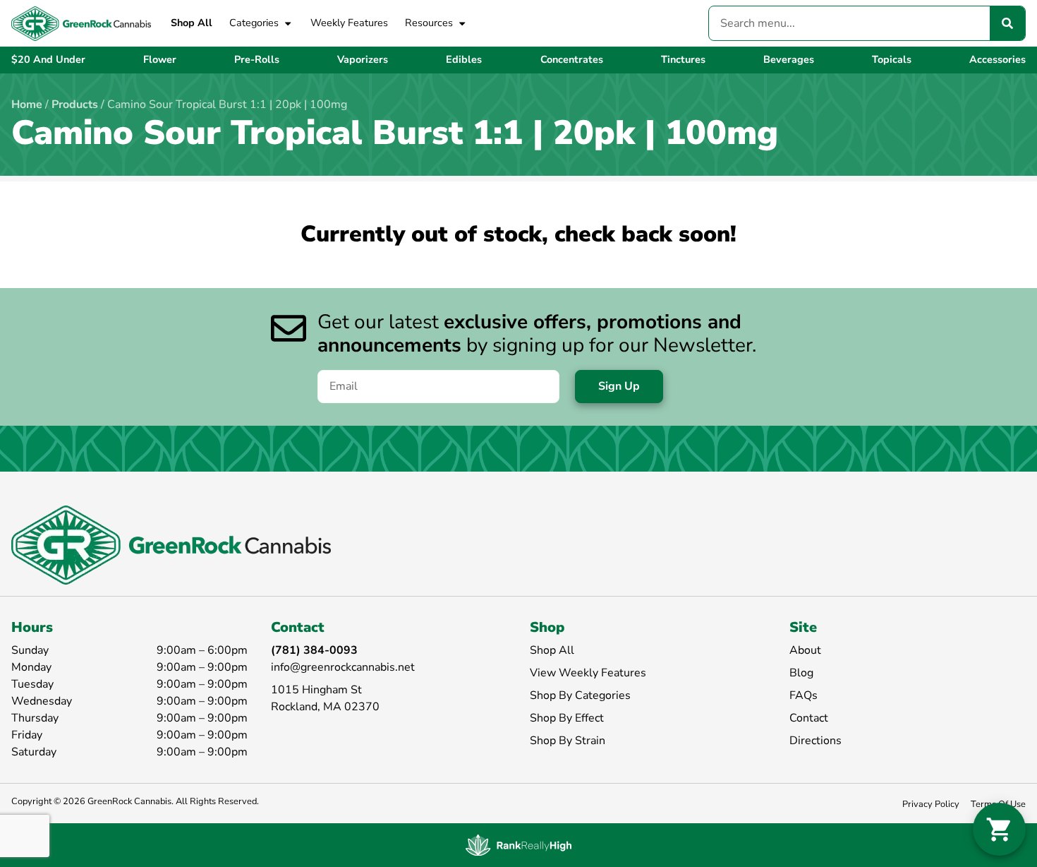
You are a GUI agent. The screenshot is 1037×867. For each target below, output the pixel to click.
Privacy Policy (930, 804)
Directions (815, 740)
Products (74, 104)
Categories (254, 23)
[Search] (1007, 23)
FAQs (803, 695)
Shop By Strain (567, 740)
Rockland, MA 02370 (325, 706)
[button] (999, 829)
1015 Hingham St (316, 690)
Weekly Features (349, 23)
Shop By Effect (567, 718)
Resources (429, 23)
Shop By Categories (580, 695)
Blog (801, 673)
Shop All (191, 23)
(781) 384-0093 (314, 650)
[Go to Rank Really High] (518, 845)
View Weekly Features (588, 673)
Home (26, 104)
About (805, 650)
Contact (808, 718)
